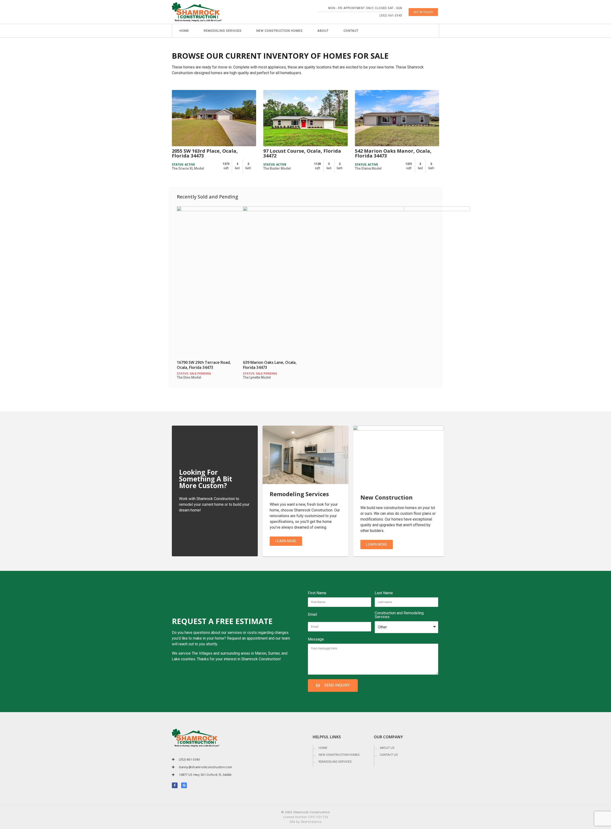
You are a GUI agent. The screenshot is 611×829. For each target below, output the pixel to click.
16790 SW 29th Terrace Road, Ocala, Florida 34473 (204, 365)
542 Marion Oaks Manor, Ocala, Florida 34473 (393, 153)
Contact (350, 30)
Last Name (384, 593)
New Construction (386, 497)
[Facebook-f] (175, 785)
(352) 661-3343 (390, 15)
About (323, 30)
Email (312, 615)
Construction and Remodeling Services (399, 615)
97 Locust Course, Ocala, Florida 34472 (302, 153)
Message (316, 639)
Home (184, 30)
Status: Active (183, 164)
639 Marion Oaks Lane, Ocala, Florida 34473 (269, 365)
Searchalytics (311, 822)
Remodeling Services (223, 30)
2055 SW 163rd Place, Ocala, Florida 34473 (205, 153)
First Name (317, 593)
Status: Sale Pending (194, 373)
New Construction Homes (279, 30)
